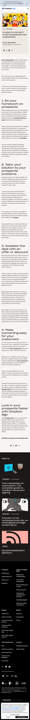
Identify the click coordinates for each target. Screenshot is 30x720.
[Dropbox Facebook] (6, 666)
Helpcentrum (5, 613)
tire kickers (23, 138)
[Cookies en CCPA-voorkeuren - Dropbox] (15, 711)
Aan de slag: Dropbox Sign (7, 631)
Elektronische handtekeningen (20, 575)
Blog (4, 29)
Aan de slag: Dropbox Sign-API (7, 636)
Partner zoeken (20, 649)
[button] (28, 9)
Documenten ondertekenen (20, 580)
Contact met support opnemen (7, 621)
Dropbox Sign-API (7, 576)
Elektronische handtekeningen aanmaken (20, 595)
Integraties (4, 583)
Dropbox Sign (6, 389)
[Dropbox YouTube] (9, 666)
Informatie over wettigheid (6, 656)
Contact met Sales (7, 617)
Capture (16, 217)
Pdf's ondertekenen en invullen (22, 585)
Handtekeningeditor (21, 600)
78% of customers (15, 348)
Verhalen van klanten (7, 649)
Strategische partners (22, 645)
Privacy (18, 620)
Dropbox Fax (5, 580)
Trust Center (5, 660)
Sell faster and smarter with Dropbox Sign (15, 438)
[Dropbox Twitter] (2, 666)
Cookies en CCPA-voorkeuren (7, 626)
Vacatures (19, 613)
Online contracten (21, 589)
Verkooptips (9, 29)
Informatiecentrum (7, 652)
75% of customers (22, 360)
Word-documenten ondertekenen (21, 604)
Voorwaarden (20, 617)
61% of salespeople (7, 60)
